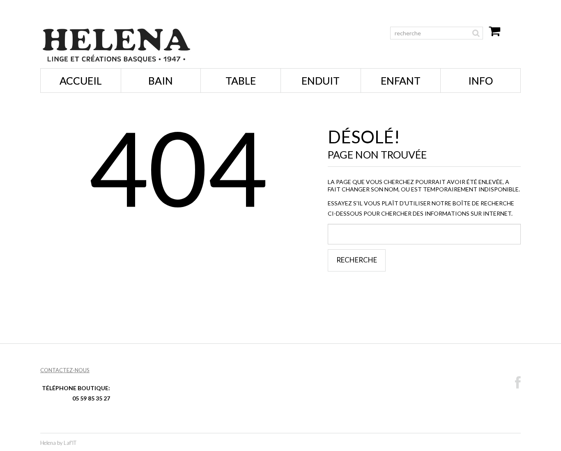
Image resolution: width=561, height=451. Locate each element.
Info (480, 80)
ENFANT (401, 80)
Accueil (81, 80)
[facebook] (518, 382)
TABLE (240, 80)
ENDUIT (320, 80)
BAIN (160, 80)
